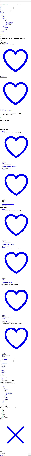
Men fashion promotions (9, 393)
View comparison (2, 455)
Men (4, 280)
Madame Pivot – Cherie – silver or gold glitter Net (9, 357)
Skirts (5, 391)
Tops (5, 395)
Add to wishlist (3, 162)
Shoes (4, 202)
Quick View (3, 164)
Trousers (6, 398)
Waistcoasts (6, 399)
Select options (3, 131)
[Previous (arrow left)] (0, 451)
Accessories (6, 389)
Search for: (3, 380)
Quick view (9, 164)
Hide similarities (5, 405)
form (1, 42)
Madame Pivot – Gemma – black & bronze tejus (9, 166)
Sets (5, 390)
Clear (7, 43)
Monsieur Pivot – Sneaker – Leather (7, 282)
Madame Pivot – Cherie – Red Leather (8, 204)
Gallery (3, 401)
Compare (6, 164)
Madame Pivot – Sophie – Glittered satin (8, 244)
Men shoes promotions (9, 394)
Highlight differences (5, 406)
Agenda (3, 400)
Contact (3, 402)
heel (0, 43)
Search (13, 380)
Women (3, 202)
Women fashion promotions (9, 392)
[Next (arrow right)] (1, 451)
